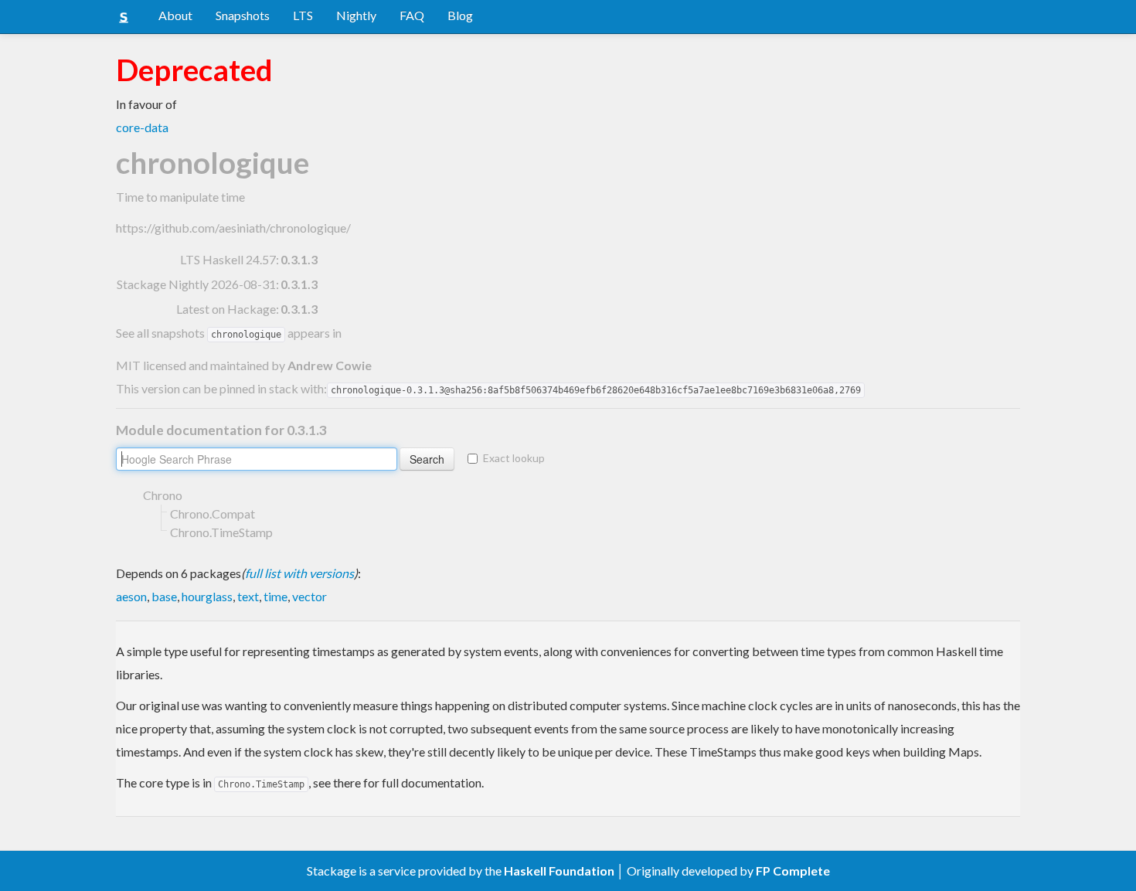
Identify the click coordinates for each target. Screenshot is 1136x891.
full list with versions (299, 573)
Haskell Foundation (559, 870)
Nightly (356, 15)
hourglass (207, 596)
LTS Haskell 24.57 (228, 259)
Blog (460, 15)
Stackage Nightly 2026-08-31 (196, 284)
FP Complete (793, 870)
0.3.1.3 (299, 259)
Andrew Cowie (329, 365)
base (164, 596)
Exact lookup (514, 457)
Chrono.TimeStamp (221, 532)
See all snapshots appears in (229, 332)
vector (309, 596)
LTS (303, 15)
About (175, 15)
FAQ (412, 15)
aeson (131, 596)
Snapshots (243, 15)
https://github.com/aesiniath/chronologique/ (233, 227)
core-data (142, 127)
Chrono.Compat (212, 513)
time (275, 596)
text (248, 596)
